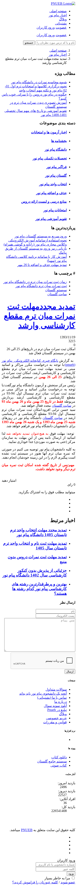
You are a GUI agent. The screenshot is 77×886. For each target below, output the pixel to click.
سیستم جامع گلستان (52, 761)
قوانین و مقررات (55, 722)
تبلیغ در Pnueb (57, 710)
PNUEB (27, 830)
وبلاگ (63, 19)
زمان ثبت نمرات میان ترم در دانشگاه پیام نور (35, 282)
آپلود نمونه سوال (55, 706)
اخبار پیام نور (58, 15)
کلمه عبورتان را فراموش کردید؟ (35, 882)
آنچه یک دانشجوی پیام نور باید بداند (43, 693)
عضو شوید (68, 882)
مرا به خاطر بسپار (57, 878)
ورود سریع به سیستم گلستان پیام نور (41, 236)
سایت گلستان (57, 294)
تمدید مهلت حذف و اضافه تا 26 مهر (42, 265)
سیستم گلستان (56, 290)
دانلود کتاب (59, 757)
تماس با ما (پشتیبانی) (52, 697)
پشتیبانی (61, 23)
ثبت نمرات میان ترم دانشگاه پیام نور (41, 286)
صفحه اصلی (58, 11)
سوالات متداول (56, 689)
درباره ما (60, 702)
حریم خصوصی (56, 718)
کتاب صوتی (58, 765)
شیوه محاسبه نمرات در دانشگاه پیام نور (39, 82)
